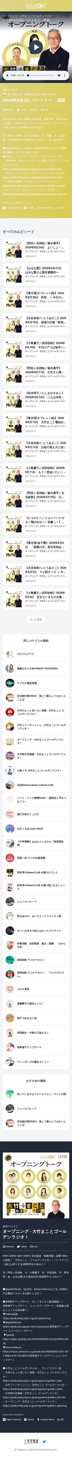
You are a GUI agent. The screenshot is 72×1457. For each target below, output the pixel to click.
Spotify (30, 207)
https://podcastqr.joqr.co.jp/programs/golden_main (33, 177)
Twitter (23, 109)
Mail (36, 109)
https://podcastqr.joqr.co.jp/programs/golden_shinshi (34, 185)
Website (10, 109)
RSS (62, 207)
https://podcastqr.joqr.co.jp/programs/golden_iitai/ (32, 168)
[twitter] (44, 1441)
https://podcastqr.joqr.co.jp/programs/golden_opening (35, 193)
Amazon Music (47, 207)
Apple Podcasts (13, 207)
